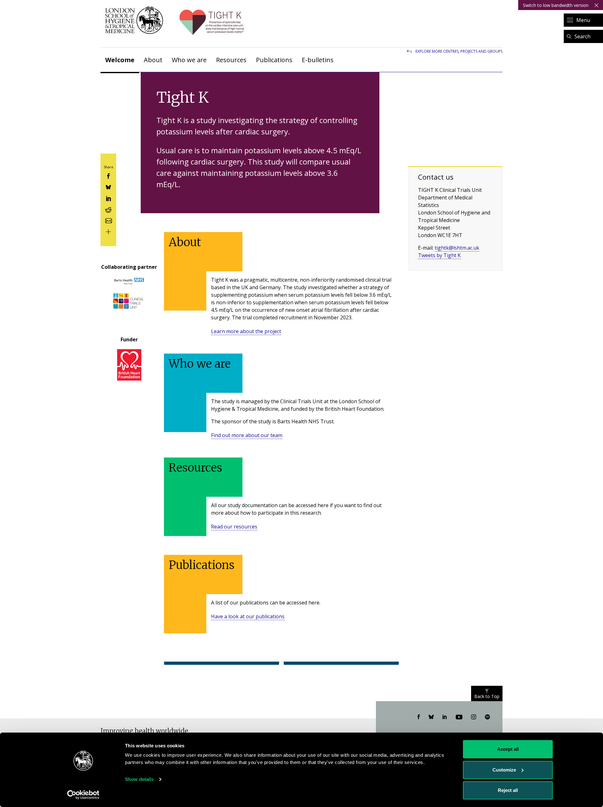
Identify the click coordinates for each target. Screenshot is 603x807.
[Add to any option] (108, 231)
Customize (504, 769)
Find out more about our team (246, 435)
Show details (139, 779)
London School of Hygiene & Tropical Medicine (135, 20)
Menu (583, 20)
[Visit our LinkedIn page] (445, 717)
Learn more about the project (246, 331)
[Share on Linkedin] (108, 197)
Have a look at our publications (248, 616)
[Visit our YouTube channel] (459, 717)
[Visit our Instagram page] (473, 717)
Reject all (508, 790)
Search (582, 36)
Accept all (508, 749)
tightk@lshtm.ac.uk (457, 247)
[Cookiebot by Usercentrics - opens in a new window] (83, 794)
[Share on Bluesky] (108, 186)
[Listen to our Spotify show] (487, 717)
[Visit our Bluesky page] (431, 717)
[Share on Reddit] (108, 208)
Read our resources (234, 526)
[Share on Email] (108, 219)
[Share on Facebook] (108, 175)
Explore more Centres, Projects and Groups (459, 51)
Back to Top (486, 696)
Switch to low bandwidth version (556, 5)
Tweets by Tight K (439, 255)
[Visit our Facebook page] (418, 717)
